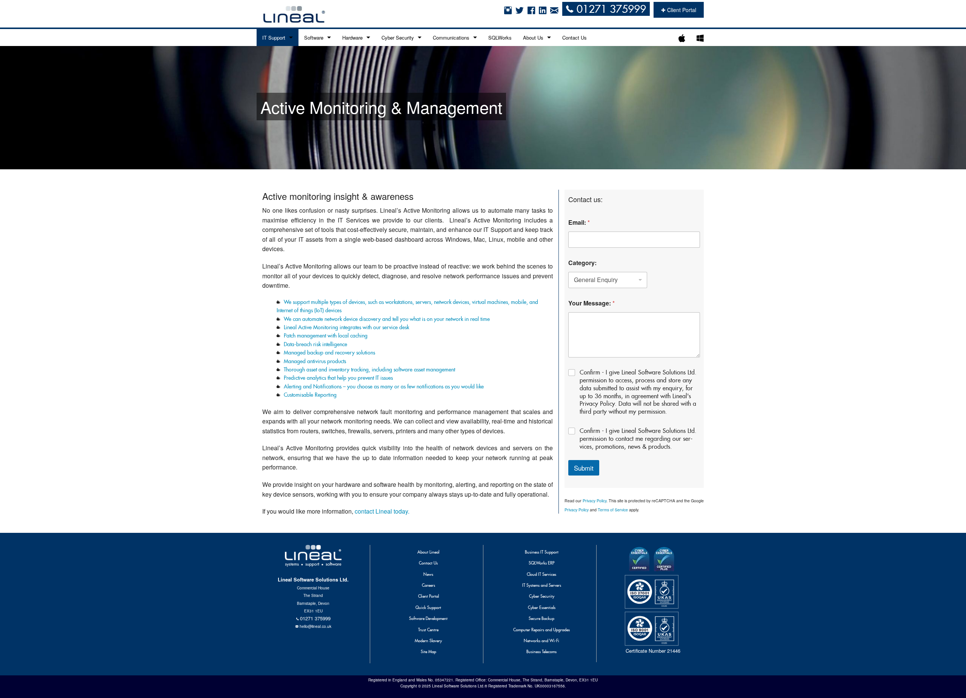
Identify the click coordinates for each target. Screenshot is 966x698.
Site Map (428, 651)
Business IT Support (541, 552)
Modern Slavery (428, 640)
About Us (533, 37)
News (428, 574)
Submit (584, 467)
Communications (451, 37)
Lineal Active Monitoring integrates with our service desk (346, 327)
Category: (582, 262)
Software (313, 37)
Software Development (428, 618)
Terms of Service (613, 509)
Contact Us (574, 37)
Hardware (352, 37)
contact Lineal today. (382, 511)
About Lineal (428, 552)
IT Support (273, 37)
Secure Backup (541, 618)
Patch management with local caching (326, 335)
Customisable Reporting (310, 394)
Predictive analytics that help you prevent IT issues (338, 377)
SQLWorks (500, 37)
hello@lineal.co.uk (315, 626)
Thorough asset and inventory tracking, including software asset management (369, 369)
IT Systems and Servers (541, 585)
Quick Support (428, 607)
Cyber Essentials (541, 607)
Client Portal (428, 596)
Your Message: (591, 303)
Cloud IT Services (541, 574)
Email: (579, 222)
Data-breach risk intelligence (315, 344)
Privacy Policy (594, 500)
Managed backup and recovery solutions (329, 352)
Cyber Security (397, 37)
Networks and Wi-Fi (541, 640)
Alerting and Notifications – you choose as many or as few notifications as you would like (384, 386)
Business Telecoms (541, 651)
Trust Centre (428, 629)
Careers (428, 585)
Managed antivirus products (315, 361)
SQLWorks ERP (541, 563)
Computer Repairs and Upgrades (541, 629)
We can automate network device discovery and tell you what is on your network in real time (387, 319)
